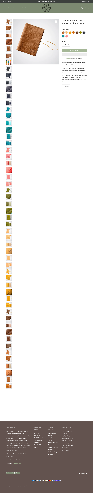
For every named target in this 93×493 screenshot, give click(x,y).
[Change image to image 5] (9, 49)
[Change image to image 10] (9, 83)
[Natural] (66, 32)
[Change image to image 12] (9, 96)
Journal (27, 8)
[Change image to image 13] (9, 103)
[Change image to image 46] (9, 325)
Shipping (68, 58)
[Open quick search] (82, 8)
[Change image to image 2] (9, 29)
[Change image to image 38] (9, 271)
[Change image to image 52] (9, 366)
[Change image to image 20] (9, 150)
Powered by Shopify (24, 486)
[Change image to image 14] (9, 109)
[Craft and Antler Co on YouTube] (10, 1)
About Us (20, 8)
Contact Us (34, 8)
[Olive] (80, 32)
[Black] (84, 32)
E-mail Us (8, 460)
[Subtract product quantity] (68, 44)
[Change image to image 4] (9, 42)
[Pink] (66, 36)
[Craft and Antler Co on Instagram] (6, 1)
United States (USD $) (83, 1)
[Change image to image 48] (9, 339)
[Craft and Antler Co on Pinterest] (5, 1)
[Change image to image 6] (9, 56)
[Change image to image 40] (9, 285)
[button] (74, 54)
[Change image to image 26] (9, 190)
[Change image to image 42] (9, 298)
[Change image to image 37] (9, 265)
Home (4, 8)
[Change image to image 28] (9, 204)
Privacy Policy (66, 448)
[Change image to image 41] (9, 292)
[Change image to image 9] (9, 76)
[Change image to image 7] (9, 62)
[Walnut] (63, 32)
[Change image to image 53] (9, 373)
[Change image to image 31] (9, 224)
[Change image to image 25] (9, 184)
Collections (12, 8)
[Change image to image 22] (9, 163)
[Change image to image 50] (9, 352)
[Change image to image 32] (9, 231)
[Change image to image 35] (9, 251)
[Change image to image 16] (9, 123)
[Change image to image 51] (9, 359)
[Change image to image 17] (9, 130)
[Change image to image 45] (9, 319)
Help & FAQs (65, 443)
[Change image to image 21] (9, 157)
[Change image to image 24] (9, 177)
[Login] (86, 8)
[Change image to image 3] (9, 35)
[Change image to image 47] (9, 332)
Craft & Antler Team (39, 438)
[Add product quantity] (63, 44)
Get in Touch (65, 450)
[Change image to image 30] (9, 217)
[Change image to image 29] (9, 211)
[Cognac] (73, 32)
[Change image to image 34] (9, 244)
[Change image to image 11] (9, 89)
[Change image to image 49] (9, 346)
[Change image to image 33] (9, 238)
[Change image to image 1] (9, 22)
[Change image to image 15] (9, 116)
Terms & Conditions (67, 445)
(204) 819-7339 (17, 463)
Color (63, 29)
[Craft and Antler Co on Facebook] (3, 1)
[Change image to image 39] (9, 278)
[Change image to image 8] (9, 69)
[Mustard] (70, 32)
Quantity (64, 41)
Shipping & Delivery (67, 438)
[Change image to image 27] (9, 197)
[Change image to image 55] (9, 386)
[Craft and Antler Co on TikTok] (8, 1)
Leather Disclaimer (67, 436)
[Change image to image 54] (9, 379)
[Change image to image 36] (9, 258)
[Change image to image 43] (9, 305)
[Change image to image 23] (9, 170)
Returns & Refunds (67, 441)
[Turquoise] (63, 36)
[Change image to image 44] (9, 312)
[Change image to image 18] (9, 136)
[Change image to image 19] (9, 143)
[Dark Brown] (77, 32)
